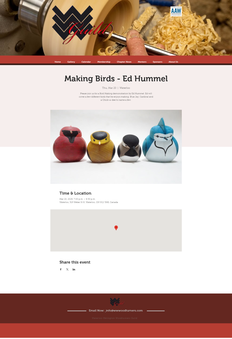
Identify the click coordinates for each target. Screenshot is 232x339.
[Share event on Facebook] (60, 269)
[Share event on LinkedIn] (74, 269)
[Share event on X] (67, 269)
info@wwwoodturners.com (124, 310)
